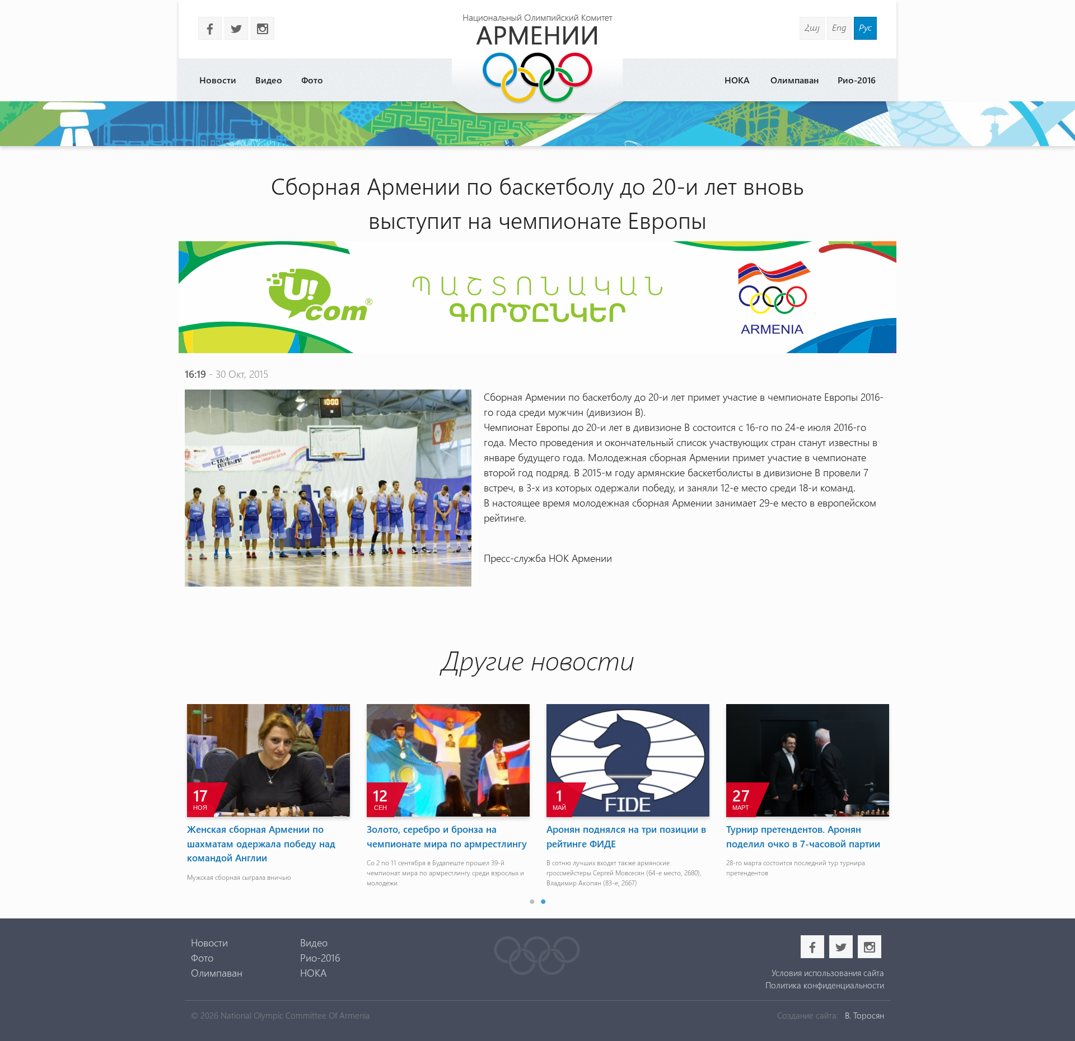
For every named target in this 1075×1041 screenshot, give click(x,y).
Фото (312, 80)
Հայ (812, 27)
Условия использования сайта (828, 972)
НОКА (737, 80)
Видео (268, 80)
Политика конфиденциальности (824, 985)
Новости (217, 80)
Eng (839, 27)
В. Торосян (864, 1015)
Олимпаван (794, 80)
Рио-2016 (857, 80)
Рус (865, 27)
